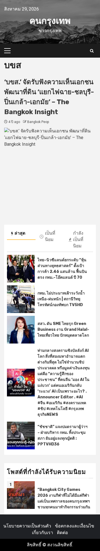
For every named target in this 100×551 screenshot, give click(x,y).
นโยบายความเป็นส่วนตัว (27, 526)
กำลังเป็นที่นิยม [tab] (78, 239)
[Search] (91, 50)
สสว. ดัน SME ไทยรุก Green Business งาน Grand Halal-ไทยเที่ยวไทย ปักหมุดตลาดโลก (63, 329)
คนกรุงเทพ (50, 21)
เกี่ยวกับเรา (42, 532)
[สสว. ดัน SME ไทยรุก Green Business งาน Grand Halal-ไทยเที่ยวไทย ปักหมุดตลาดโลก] (21, 330)
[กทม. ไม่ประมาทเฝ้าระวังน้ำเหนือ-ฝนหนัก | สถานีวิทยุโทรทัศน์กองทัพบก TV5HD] (21, 299)
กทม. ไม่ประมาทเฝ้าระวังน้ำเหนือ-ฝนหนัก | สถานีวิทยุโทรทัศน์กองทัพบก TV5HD (61, 299)
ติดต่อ (62, 532)
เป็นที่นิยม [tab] (50, 236)
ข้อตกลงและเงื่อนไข (74, 526)
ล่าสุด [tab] (19, 233)
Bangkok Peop (38, 122)
